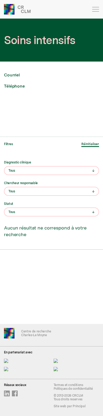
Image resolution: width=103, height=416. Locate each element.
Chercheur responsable (21, 183)
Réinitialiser (90, 144)
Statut (8, 204)
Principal (79, 406)
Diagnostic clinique (17, 162)
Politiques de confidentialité (73, 389)
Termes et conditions (68, 385)
